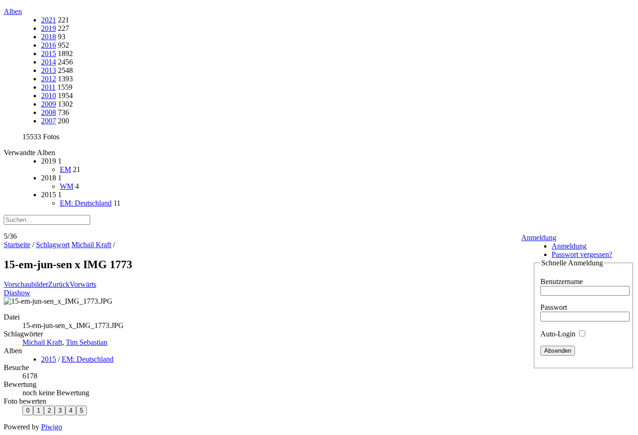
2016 (48, 45)
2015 (48, 53)
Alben (13, 11)
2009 (48, 104)
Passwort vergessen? (582, 254)
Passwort (553, 307)
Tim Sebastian (86, 342)
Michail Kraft (91, 245)
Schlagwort (53, 245)
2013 (48, 70)
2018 (48, 37)
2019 (48, 28)
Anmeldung (538, 238)
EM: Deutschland (86, 203)
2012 (48, 79)
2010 (48, 96)
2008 (48, 112)
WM (66, 186)
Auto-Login (558, 334)
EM (65, 169)
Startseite (17, 245)
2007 (48, 121)
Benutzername (561, 281)
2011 (48, 87)
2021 (48, 20)
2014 (48, 62)
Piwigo (51, 427)
